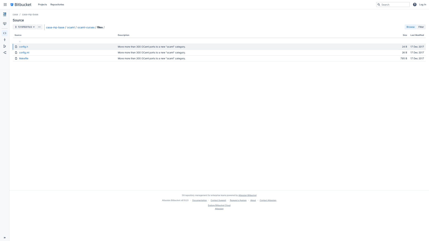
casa (15, 14)
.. (19, 40)
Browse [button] (411, 26)
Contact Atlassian (268, 200)
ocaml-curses (86, 27)
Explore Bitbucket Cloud (219, 205)
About (253, 200)
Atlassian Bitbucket (247, 195)
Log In (422, 4)
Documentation (199, 200)
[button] (5, 4)
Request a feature (238, 200)
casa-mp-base (30, 14)
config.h (23, 46)
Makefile (23, 58)
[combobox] (393, 4)
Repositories (57, 4)
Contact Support (218, 200)
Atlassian (219, 208)
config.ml (24, 52)
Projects (42, 4)
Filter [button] (421, 26)
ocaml (71, 27)
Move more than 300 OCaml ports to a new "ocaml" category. (152, 46)
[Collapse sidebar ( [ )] (5, 237)
